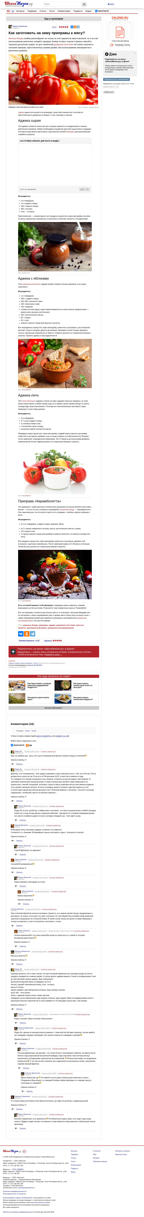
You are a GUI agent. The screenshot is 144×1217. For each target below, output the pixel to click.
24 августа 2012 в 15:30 (40, 877)
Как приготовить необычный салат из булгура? (82, 685)
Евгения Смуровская (22, 1096)
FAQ (94, 1154)
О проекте (97, 1151)
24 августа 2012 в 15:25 (36, 860)
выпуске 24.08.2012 (34, 665)
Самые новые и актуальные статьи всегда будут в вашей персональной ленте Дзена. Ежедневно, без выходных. (119, 69)
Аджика (21, 112)
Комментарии (64, 11)
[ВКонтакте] (72, 27)
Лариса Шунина (21, 859)
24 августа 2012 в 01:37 (40, 1114)
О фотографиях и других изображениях (17, 1198)
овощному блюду (67, 510)
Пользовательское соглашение (14, 1194)
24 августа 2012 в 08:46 (42, 1028)
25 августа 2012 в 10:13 (40, 806)
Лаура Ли (18, 751)
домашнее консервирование (61, 628)
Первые (27, 731)
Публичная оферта (100, 1161)
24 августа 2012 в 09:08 (33, 909)
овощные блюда (30, 625)
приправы (70, 132)
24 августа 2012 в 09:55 (49, 1073)
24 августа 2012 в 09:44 (40, 1014)
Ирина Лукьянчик (24, 806)
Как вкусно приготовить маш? (38, 698)
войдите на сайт (62, 736)
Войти (111, 4)
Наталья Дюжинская (22, 951)
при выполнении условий (40, 1202)
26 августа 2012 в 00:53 (32, 751)
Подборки (32, 11)
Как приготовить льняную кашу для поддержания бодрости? (39, 685)
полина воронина (17, 909)
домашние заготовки (65, 625)
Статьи (43, 11)
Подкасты (78, 11)
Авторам (96, 1158)
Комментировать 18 (29, 640)
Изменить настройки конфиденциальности (18, 1212)
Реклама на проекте (122, 1151)
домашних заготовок (63, 44)
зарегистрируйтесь (44, 736)
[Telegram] (78, 27)
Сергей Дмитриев (21, 825)
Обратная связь (121, 1154)
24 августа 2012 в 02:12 (32, 969)
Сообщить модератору (48, 751)
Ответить (19, 764)
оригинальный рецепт (31, 284)
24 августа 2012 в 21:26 (40, 846)
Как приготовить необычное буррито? (83, 698)
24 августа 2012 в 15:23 (39, 931)
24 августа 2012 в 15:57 (42, 891)
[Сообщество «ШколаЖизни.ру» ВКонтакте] (101, 11)
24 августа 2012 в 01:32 (39, 1096)
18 (55, 27)
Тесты (52, 11)
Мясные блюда (16, 38)
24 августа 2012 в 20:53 (37, 825)
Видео (88, 11)
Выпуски (20, 11)
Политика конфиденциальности (14, 1191)
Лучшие (34, 731)
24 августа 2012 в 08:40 (39, 951)
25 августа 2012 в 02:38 (32, 769)
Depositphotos (26, 390)
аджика (52, 625)
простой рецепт (29, 401)
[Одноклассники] (75, 27)
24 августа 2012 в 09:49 (43, 1049)
